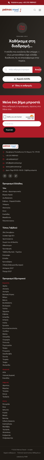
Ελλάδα (5, 258)
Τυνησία (5, 391)
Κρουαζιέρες (7, 262)
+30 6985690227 (12, 159)
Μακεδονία (7, 217)
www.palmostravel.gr (13, 167)
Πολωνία (6, 342)
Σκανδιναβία (7, 354)
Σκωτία (5, 357)
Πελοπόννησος (8, 221)
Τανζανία (6, 397)
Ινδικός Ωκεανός (9, 421)
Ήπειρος (6, 204)
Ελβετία (5, 314)
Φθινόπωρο (7, 245)
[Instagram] (5, 176)
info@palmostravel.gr (14, 163)
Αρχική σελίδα (23, 79)
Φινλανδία (6, 365)
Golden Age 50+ (9, 236)
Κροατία (6, 325)
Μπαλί (5, 415)
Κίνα (4, 407)
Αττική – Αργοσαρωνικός (12, 191)
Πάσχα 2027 (7, 271)
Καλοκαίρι (6, 255)
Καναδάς (6, 378)
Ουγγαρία (6, 340)
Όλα (4, 188)
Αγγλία (5, 286)
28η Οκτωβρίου (8, 232)
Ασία (5, 401)
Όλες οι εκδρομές (23, 85)
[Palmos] (12, 10)
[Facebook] (10, 176)
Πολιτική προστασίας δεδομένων (28, 453)
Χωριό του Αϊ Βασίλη (10, 242)
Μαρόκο (6, 388)
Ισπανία (5, 320)
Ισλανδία (6, 317)
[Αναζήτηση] (35, 10)
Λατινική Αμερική (9, 375)
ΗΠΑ (4, 372)
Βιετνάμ (5, 418)
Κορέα (5, 413)
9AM (25, 457)
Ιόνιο (4, 211)
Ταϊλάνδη (6, 430)
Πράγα (5, 348)
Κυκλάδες (6, 214)
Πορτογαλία (7, 345)
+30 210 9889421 (12, 156)
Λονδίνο (6, 331)
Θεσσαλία (6, 208)
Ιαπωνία (6, 410)
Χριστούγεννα (8, 239)
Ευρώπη (6, 283)
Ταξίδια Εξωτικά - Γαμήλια (12, 252)
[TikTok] (16, 176)
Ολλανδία (6, 337)
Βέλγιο (5, 297)
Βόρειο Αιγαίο (8, 195)
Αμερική (6, 369)
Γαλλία (5, 309)
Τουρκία (5, 359)
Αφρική (6, 382)
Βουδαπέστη (7, 303)
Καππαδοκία (7, 424)
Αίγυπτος (6, 385)
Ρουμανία (6, 351)
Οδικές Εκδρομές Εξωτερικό (13, 265)
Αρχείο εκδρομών (10, 453)
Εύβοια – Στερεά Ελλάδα (12, 201)
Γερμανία (6, 311)
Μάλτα (5, 334)
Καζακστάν (7, 435)
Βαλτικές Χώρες (8, 294)
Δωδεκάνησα (7, 198)
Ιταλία (5, 323)
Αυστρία (6, 292)
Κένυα (5, 394)
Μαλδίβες (6, 427)
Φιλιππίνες (6, 432)
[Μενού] (40, 10)
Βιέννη (5, 300)
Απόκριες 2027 (8, 268)
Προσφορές (7, 249)
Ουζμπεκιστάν (8, 438)
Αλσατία (6, 289)
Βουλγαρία (6, 306)
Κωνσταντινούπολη (10, 328)
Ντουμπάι (6, 404)
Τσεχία (5, 362)
